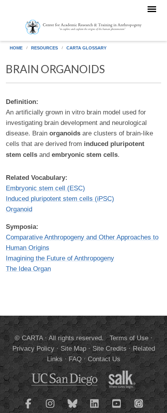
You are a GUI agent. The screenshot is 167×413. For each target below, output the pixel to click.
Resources (44, 48)
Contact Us (104, 359)
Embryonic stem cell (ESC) (45, 188)
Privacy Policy (33, 348)
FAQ (75, 359)
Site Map (73, 348)
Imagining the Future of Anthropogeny (60, 258)
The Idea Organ (28, 268)
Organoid (19, 209)
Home (16, 48)
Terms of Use (129, 338)
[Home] (83, 26)
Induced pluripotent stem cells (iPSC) (60, 198)
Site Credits (109, 348)
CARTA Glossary (86, 48)
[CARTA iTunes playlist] (139, 403)
